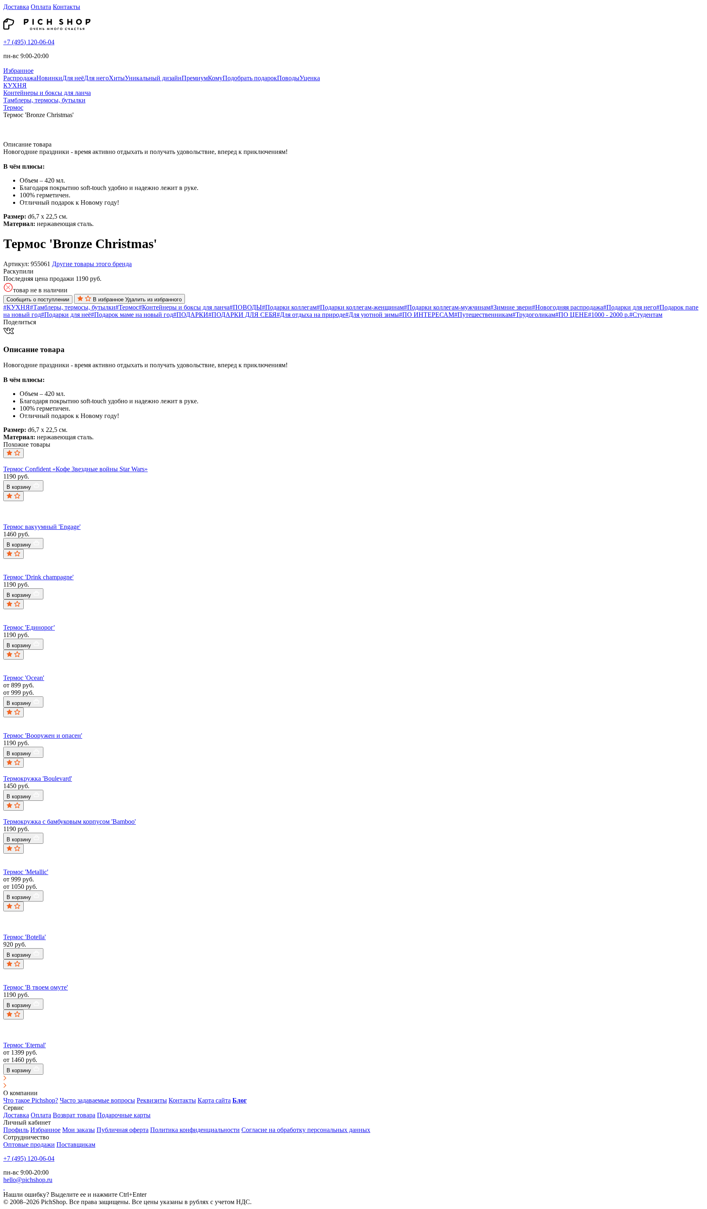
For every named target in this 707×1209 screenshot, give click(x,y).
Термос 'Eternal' (24, 1045)
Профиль (16, 1129)
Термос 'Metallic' (25, 871)
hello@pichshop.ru (27, 1179)
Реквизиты (152, 1100)
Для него (96, 78)
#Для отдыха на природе (311, 314)
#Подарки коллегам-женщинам (360, 307)
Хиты (117, 78)
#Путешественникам (483, 314)
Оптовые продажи (29, 1144)
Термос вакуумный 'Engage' (42, 526)
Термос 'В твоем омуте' (35, 987)
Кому (215, 78)
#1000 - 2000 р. (608, 314)
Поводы (288, 78)
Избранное (45, 1129)
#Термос (127, 307)
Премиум (195, 78)
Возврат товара (74, 1115)
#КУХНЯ (16, 307)
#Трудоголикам (533, 314)
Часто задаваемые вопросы (97, 1100)
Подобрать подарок (250, 78)
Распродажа (19, 78)
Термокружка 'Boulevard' (37, 778)
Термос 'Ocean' (23, 677)
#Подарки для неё (66, 314)
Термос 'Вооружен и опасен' (42, 735)
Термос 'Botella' (24, 936)
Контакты (66, 6)
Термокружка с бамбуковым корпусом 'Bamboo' (69, 821)
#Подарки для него (629, 307)
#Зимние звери (511, 307)
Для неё (73, 78)
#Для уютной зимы (372, 314)
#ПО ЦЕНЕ (571, 314)
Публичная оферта (123, 1129)
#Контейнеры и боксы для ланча (184, 307)
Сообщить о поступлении (38, 299)
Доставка (16, 6)
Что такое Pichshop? (30, 1100)
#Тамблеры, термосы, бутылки (72, 307)
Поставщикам (75, 1144)
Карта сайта (214, 1100)
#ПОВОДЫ (246, 307)
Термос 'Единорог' (29, 627)
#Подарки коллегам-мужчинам (447, 307)
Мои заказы (78, 1129)
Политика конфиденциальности (195, 1129)
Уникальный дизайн (153, 78)
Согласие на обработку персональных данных (305, 1129)
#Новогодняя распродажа (567, 307)
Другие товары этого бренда (92, 263)
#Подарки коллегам (289, 307)
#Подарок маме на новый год (132, 314)
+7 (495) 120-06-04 (28, 41)
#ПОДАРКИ (190, 314)
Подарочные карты (124, 1115)
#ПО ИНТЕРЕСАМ (426, 314)
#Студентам (645, 314)
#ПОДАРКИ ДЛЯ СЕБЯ (242, 314)
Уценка (309, 78)
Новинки (49, 78)
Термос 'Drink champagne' (38, 577)
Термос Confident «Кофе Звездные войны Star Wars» (75, 469)
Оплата (41, 6)
